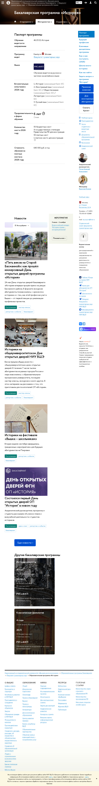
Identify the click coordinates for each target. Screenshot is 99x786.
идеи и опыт (23, 526)
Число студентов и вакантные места (85, 127)
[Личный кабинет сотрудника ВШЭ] (90, 2)
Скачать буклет (86, 109)
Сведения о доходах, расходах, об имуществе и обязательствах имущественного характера (12, 737)
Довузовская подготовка (27, 690)
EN (80, 2)
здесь (51, 777)
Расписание (85, 143)
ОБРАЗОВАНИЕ (29, 682)
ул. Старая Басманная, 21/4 (85, 206)
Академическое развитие (45, 710)
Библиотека (62, 686)
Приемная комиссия (86, 88)
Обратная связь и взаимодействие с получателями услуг (29, 737)
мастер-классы (24, 307)
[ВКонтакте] (80, 323)
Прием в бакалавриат (30, 698)
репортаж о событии (13, 312)
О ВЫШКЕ (9, 682)
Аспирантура (26, 710)
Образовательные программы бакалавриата (76, 673)
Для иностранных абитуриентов (87, 99)
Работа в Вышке (10, 770)
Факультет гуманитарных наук (47, 57)
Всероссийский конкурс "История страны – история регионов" (60, 227)
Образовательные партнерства (28, 730)
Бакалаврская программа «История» (47, 12)
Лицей (24, 686)
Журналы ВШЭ (63, 706)
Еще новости (25, 542)
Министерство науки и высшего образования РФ (83, 691)
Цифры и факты (10, 686)
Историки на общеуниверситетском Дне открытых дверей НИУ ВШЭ (24, 353)
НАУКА (43, 682)
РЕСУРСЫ (62, 682)
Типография (62, 700)
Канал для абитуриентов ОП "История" (85, 287)
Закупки (7, 711)
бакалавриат (28, 312)
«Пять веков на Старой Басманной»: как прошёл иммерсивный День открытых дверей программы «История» (25, 269)
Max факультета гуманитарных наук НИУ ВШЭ (86, 312)
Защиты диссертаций (47, 706)
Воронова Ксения (85, 189)
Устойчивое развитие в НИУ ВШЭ (12, 696)
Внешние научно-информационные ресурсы (46, 719)
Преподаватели (87, 121)
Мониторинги (45, 697)
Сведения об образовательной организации (11, 748)
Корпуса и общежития (9, 707)
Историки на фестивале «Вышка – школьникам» (21, 437)
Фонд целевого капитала (10, 721)
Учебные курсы (86, 118)
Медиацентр (62, 703)
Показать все (58, 238)
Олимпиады (26, 695)
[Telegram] (83, 323)
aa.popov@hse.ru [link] (89, 219)
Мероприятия (61, 218)
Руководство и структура (10, 690)
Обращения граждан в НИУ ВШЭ (12, 715)
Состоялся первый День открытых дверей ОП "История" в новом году (21, 502)
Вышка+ (25, 701)
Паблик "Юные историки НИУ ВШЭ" (86, 279)
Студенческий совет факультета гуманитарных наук (85, 225)
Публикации (62, 710)
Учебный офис (84, 197)
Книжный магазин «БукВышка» (64, 696)
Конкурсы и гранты (46, 714)
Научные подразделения (45, 687)
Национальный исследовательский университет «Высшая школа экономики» (32, 673)
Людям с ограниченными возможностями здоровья (10, 757)
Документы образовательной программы (87, 137)
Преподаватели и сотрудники (11, 701)
